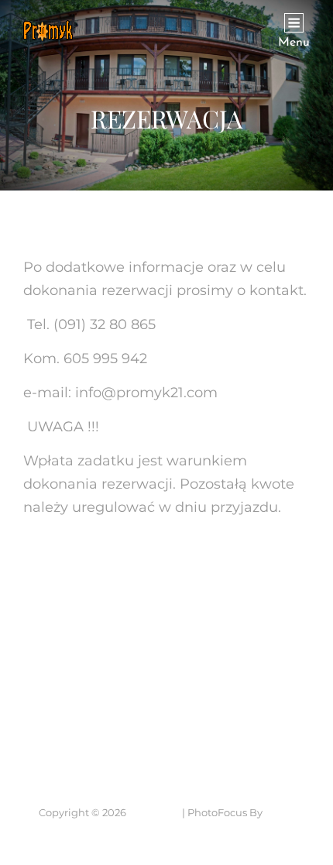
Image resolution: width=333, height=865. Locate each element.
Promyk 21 (154, 812)
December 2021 (77, 631)
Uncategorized (74, 710)
